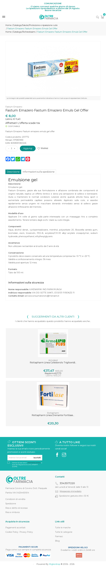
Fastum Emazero (13, 107)
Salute (25, 25)
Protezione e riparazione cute (43, 25)
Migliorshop (54, 564)
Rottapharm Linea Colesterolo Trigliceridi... (53, 362)
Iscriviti (37, 457)
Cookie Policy (11, 532)
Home (8, 25)
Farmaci (59, 536)
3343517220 (67, 483)
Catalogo (17, 25)
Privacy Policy (26, 532)
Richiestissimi (28, 32)
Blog (57, 541)
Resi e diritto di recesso (16, 508)
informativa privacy (34, 463)
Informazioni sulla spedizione (39, 171)
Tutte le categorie (63, 532)
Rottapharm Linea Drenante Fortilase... (53, 415)
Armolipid (53, 360)
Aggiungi (27, 148)
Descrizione (13, 171)
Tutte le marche (63, 527)
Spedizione (10, 503)
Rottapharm (53, 413)
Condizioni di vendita (15, 499)
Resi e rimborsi (12, 512)
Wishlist (44, 148)
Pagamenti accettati (15, 527)
